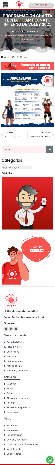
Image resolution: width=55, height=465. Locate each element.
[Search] (49, 149)
